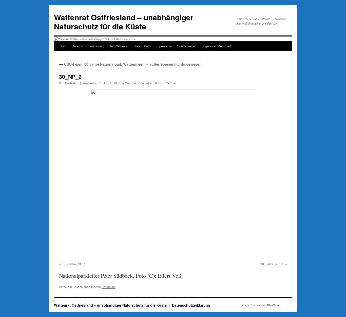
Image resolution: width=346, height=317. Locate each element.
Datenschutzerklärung (88, 46)
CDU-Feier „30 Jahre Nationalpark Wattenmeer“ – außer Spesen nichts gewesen (130, 64)
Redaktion (72, 83)
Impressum (164, 46)
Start (63, 46)
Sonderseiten (186, 46)
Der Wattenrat (119, 46)
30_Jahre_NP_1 (74, 264)
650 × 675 (162, 83)
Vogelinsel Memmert (216, 46)
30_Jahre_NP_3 (271, 264)
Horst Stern (142, 46)
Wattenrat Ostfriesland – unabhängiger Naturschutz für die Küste (124, 22)
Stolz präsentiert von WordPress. (261, 305)
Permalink (109, 287)
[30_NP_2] (173, 174)
